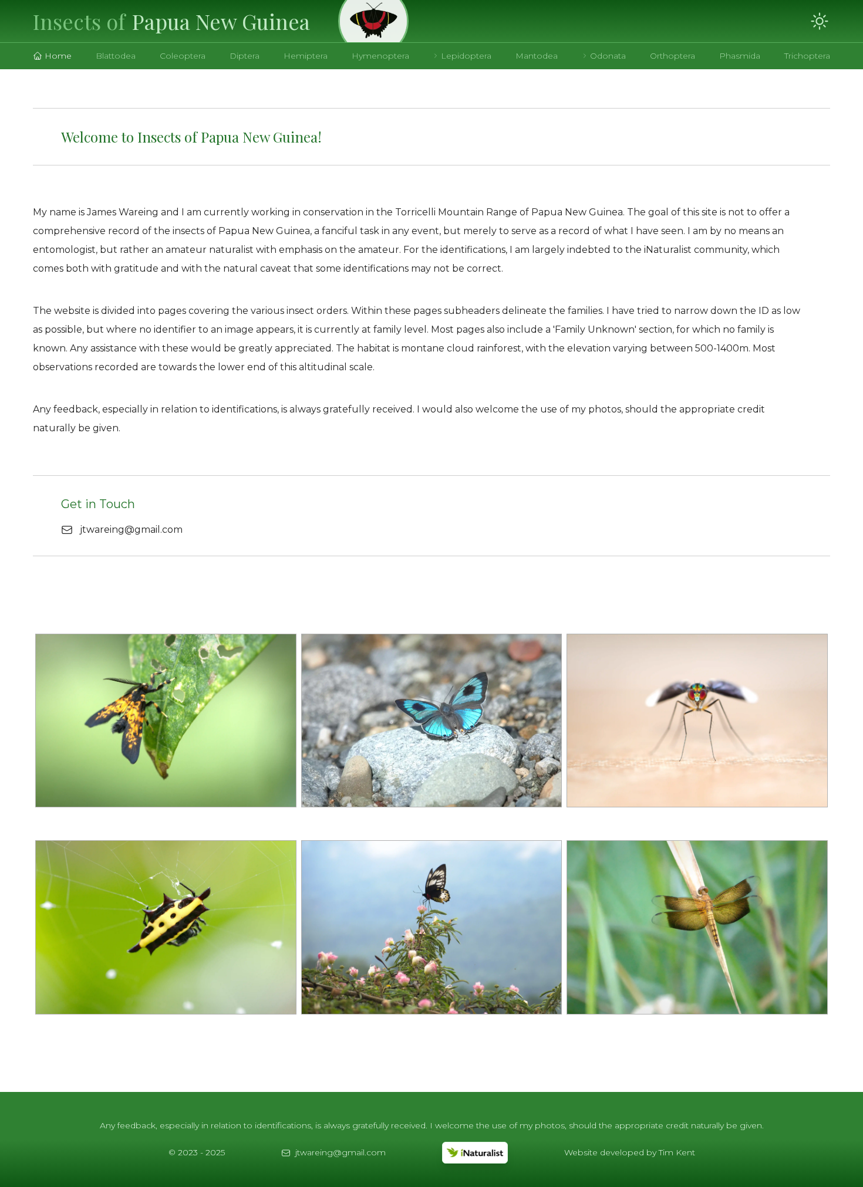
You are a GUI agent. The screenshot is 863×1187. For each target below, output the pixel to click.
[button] (171, 21)
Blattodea (116, 55)
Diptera (244, 55)
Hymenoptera (380, 55)
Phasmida (739, 55)
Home (58, 55)
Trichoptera (807, 55)
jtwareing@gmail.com (131, 529)
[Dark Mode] (819, 21)
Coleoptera (182, 55)
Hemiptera (306, 55)
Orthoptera (672, 55)
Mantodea (536, 55)
